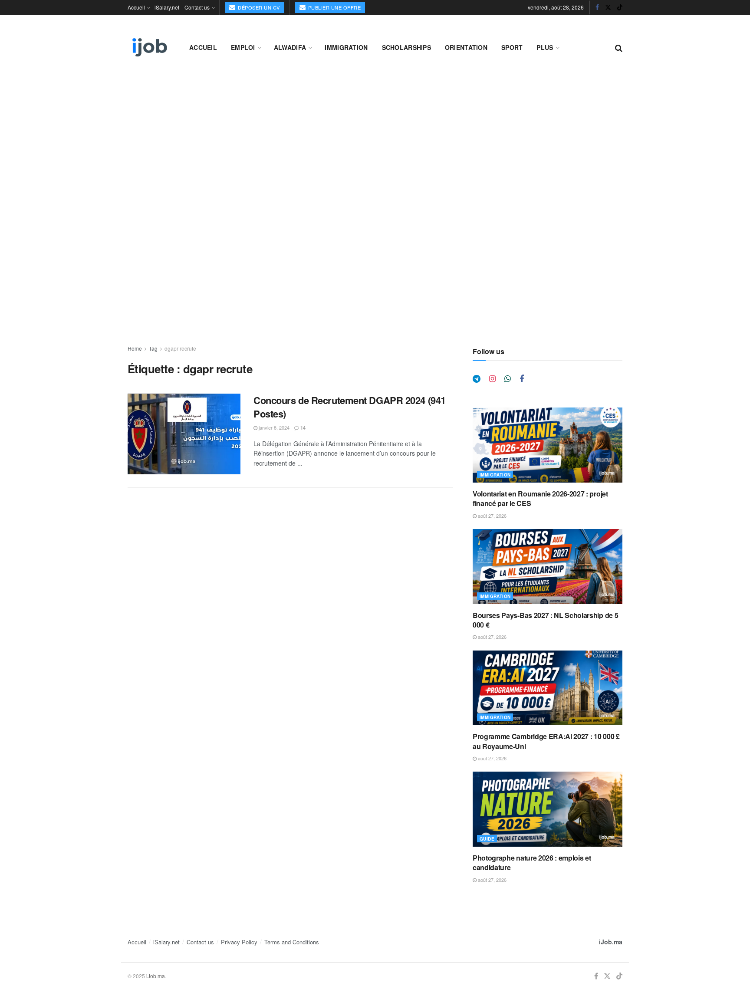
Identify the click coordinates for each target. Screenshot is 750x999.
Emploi (243, 47)
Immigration (346, 47)
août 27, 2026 (492, 515)
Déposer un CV (258, 7)
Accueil (136, 7)
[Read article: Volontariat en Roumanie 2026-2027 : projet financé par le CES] (547, 445)
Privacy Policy (239, 942)
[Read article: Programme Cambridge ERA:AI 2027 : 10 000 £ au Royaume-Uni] (547, 688)
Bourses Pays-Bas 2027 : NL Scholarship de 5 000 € (545, 620)
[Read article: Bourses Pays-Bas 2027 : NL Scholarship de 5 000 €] (547, 566)
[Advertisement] (375, 139)
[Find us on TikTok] (619, 7)
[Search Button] (618, 47)
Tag (153, 348)
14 (302, 427)
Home (135, 348)
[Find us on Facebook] (597, 7)
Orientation (466, 47)
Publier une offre (333, 7)
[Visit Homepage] (149, 47)
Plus (544, 47)
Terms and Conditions (291, 942)
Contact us (197, 7)
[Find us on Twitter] (608, 7)
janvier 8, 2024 (273, 427)
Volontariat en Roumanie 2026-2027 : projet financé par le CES (540, 498)
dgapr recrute (180, 348)
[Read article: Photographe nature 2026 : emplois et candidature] (547, 809)
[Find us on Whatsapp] (507, 379)
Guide (487, 839)
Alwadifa (290, 47)
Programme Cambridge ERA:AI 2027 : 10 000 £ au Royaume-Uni (546, 741)
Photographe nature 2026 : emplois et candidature (532, 862)
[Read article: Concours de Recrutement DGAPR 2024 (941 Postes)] (184, 434)
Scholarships (406, 47)
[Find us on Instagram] (492, 379)
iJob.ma (610, 941)
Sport (512, 47)
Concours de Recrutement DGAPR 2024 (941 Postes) (349, 407)
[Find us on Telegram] (476, 379)
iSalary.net (167, 7)
